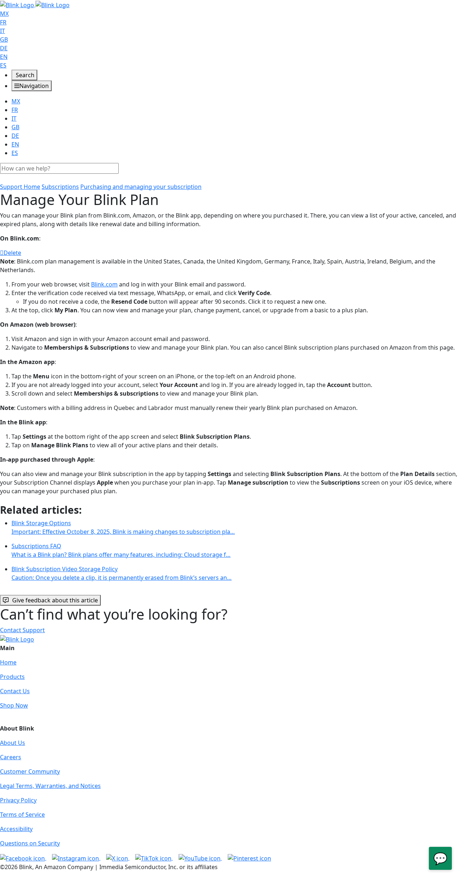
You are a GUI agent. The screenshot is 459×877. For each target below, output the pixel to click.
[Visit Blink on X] (117, 858)
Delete (12, 253)
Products (12, 677)
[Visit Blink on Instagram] (76, 858)
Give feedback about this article (55, 600)
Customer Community (30, 771)
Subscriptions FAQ (121, 550)
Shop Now (14, 705)
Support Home (20, 187)
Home (8, 662)
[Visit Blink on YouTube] (200, 858)
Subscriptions (60, 187)
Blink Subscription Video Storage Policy (121, 573)
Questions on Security (30, 843)
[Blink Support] (35, 4)
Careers (10, 757)
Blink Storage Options (123, 527)
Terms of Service (22, 814)
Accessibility (16, 829)
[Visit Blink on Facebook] (23, 858)
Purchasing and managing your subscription (141, 187)
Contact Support (22, 630)
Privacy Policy (18, 800)
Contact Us (15, 691)
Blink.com (104, 284)
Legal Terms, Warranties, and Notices (50, 786)
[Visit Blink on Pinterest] (249, 858)
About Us (12, 743)
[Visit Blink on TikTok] (154, 858)
